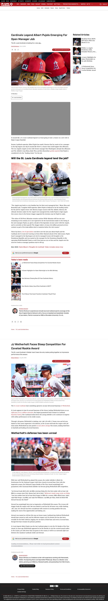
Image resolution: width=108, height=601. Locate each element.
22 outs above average (43, 425)
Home (38, 8)
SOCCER (23, 4)
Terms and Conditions (65, 589)
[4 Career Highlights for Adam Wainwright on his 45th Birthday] (85, 60)
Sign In (105, 4)
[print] (21, 322)
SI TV (88, 4)
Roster (52, 8)
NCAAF (37, 4)
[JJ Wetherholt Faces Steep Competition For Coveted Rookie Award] (85, 70)
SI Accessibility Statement (84, 589)
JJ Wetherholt (65, 406)
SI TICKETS (21, 1)
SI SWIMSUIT (13, 1)
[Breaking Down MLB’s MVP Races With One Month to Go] (85, 42)
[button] (58, 4)
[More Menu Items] (92, 4)
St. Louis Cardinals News (22, 329)
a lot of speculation (27, 231)
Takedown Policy (49, 589)
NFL (18, 4)
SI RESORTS (28, 1)
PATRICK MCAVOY (23, 309)
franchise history (16, 414)
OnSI (42, 8)
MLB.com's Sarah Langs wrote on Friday (57, 493)
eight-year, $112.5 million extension (22, 412)
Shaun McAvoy (15, 357)
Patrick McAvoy (15, 46)
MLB (32, 4)
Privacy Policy (20, 589)
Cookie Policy (35, 589)
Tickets (68, 8)
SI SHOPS (34, 1)
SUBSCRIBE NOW (51, 1)
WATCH (83, 4)
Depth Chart (62, 8)
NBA (28, 4)
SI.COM (3, 1)
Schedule (47, 8)
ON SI (7, 1)
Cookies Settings (21, 591)
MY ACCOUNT (41, 1)
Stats (56, 8)
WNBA (43, 4)
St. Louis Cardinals (16, 97)
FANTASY (50, 4)
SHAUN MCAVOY (23, 555)
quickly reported (55, 151)
